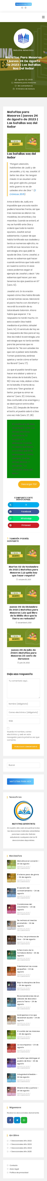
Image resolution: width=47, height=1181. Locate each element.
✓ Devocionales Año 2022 (21, 1140)
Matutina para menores (25, 83)
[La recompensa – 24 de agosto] (11, 1048)
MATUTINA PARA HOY (20, 781)
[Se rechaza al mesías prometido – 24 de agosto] (11, 925)
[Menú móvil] (43, 17)
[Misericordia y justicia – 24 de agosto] (11, 1091)
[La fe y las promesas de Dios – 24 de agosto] (11, 940)
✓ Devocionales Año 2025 (21, 1151)
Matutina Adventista (23, 50)
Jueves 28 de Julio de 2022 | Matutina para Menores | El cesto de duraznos (23, 654)
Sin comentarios (25, 86)
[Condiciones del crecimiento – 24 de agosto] (11, 909)
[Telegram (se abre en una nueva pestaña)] (25, 8)
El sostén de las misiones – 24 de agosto (28, 1032)
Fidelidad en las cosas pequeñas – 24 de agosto (27, 969)
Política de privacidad (19, 1172)
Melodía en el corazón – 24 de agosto (28, 862)
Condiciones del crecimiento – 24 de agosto (26, 907)
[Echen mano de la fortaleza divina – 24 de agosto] (11, 954)
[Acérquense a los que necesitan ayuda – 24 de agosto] (11, 1019)
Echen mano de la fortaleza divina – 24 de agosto (28, 953)
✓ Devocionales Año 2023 (21, 1144)
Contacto (14, 1165)
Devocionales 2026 (23, 4)
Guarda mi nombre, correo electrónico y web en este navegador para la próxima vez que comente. (23, 735)
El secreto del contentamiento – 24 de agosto (28, 891)
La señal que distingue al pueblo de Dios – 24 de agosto (28, 1061)
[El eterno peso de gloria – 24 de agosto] (11, 877)
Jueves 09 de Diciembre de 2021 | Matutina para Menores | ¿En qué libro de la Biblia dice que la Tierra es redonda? (23, 613)
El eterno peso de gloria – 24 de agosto (28, 876)
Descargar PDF (29, 484)
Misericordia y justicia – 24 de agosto (28, 1089)
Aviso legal (14, 1169)
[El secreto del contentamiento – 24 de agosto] (11, 892)
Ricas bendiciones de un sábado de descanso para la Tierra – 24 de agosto (28, 1000)
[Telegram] (17, 1120)
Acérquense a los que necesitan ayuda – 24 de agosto (28, 1018)
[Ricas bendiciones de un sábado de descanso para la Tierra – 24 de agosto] (11, 1002)
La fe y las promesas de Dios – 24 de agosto (28, 938)
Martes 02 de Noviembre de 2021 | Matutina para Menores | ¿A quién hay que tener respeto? (23, 571)
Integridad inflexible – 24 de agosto (27, 1075)
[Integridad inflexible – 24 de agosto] (11, 1077)
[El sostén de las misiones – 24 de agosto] (11, 1034)
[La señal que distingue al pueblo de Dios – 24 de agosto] (11, 1062)
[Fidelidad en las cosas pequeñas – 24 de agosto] (11, 971)
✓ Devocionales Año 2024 (21, 1148)
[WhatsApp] (24, 1120)
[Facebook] (10, 1120)
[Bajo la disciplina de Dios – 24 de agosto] (11, 986)
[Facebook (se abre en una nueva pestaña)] (22, 8)
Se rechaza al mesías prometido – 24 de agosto (27, 923)
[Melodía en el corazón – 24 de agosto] (11, 864)
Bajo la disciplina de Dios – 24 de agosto (28, 984)
